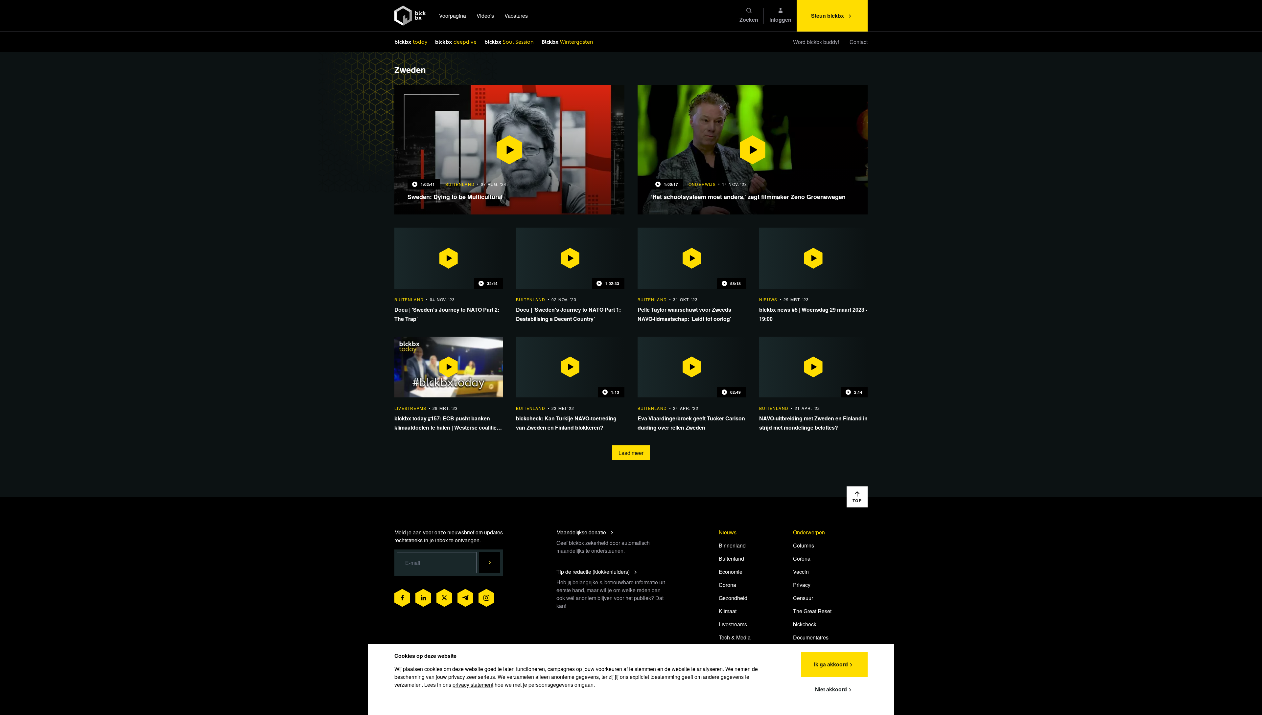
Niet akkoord (831, 689)
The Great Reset (812, 611)
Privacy (801, 585)
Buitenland (731, 558)
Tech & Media (735, 637)
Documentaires (811, 637)
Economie (730, 571)
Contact (859, 42)
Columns (803, 545)
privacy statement (473, 684)
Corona (727, 585)
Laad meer (631, 453)
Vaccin (801, 571)
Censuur (803, 598)
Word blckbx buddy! (816, 42)
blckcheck (804, 624)
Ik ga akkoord (831, 664)
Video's (485, 15)
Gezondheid (733, 598)
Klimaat (727, 611)
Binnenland (732, 545)
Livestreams (733, 624)
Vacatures (516, 15)
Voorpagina (452, 15)
